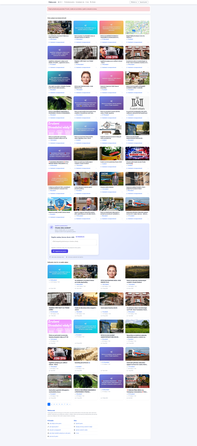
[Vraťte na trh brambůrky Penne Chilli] (111, 158)
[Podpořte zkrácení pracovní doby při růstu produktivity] (111, 133)
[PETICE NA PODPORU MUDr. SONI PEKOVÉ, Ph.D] (85, 82)
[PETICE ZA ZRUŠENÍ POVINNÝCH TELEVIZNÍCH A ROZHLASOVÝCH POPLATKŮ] (111, 32)
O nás (87, 2)
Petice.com (52, 2)
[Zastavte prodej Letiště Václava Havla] (60, 208)
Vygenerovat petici (60, 251)
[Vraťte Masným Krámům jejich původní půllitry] (85, 183)
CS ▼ (61, 2)
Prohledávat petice (69, 2)
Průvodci (50, 420)
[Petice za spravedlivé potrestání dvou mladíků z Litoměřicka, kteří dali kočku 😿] (85, 108)
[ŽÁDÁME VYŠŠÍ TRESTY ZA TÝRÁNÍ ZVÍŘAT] (85, 57)
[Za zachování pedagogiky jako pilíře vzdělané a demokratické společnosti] (137, 108)
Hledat (93, 2)
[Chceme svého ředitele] (111, 183)
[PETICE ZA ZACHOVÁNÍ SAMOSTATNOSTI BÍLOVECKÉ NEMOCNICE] (137, 133)
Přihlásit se (134, 2)
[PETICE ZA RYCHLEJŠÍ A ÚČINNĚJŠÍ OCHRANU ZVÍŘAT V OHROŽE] (137, 82)
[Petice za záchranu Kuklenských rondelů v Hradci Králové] (85, 158)
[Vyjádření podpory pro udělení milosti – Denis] (111, 57)
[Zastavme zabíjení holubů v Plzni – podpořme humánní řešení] (137, 183)
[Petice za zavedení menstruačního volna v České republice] (111, 108)
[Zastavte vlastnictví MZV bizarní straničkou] (111, 82)
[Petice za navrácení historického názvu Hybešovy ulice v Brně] (85, 133)
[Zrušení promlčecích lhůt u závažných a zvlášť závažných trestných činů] (60, 183)
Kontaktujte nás (80, 2)
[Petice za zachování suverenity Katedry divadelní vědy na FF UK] (60, 133)
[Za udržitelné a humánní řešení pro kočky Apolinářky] (60, 32)
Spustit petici (143, 2)
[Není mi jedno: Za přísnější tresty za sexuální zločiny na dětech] (85, 32)
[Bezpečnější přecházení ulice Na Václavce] (137, 32)
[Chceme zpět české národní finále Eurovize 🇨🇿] (137, 158)
